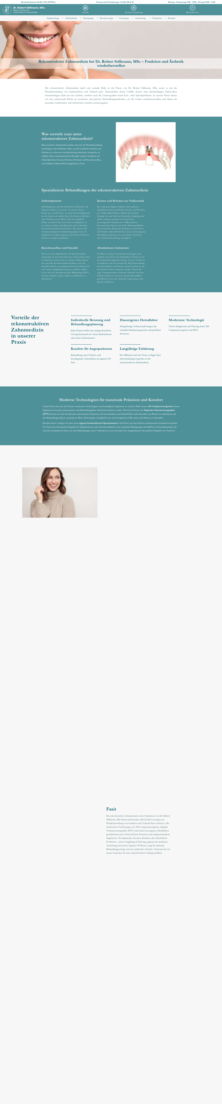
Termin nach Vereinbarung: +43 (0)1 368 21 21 (115, 2)
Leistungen (124, 18)
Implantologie (53, 18)
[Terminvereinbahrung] (133, 8)
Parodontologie (106, 18)
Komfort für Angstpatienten (91, 348)
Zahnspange (88, 18)
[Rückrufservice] (192, 8)
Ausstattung (140, 18)
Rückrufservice (192, 12)
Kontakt (85, 12)
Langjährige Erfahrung (137, 348)
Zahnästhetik (71, 18)
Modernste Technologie (186, 320)
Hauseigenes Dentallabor (138, 320)
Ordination (157, 18)
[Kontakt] (85, 8)
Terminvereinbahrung (134, 12)
